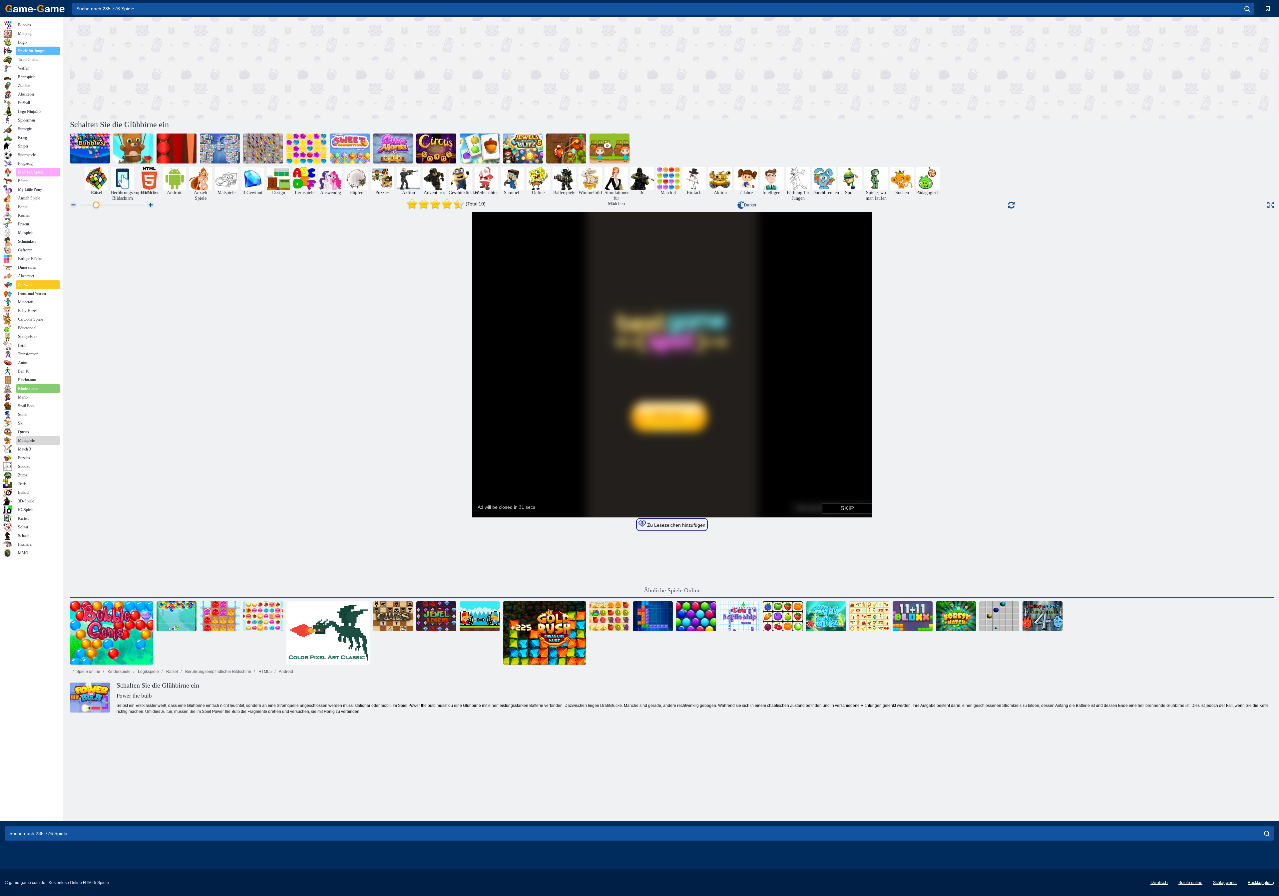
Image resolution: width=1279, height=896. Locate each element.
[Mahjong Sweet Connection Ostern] (350, 148)
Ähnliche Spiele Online (672, 590)
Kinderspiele (119, 671)
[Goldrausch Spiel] (544, 633)
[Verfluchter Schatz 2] (566, 148)
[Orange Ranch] (610, 148)
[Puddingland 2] (220, 616)
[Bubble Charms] (177, 616)
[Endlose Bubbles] (90, 148)
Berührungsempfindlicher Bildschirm (217, 671)
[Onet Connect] (783, 616)
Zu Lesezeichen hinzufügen (675, 525)
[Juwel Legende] (436, 616)
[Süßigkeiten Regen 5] (306, 148)
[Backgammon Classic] (177, 148)
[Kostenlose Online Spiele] (35, 8)
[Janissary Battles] (480, 616)
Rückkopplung (1261, 882)
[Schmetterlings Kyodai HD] (263, 148)
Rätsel (171, 671)
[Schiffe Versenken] (739, 616)
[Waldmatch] (956, 616)
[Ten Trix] (653, 616)
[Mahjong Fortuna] (220, 148)
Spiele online (88, 671)
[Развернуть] (1270, 205)
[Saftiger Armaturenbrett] (610, 616)
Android (285, 671)
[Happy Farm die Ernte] (480, 148)
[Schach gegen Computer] (393, 616)
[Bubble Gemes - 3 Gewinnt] (111, 633)
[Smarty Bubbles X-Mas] (696, 616)
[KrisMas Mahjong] (869, 616)
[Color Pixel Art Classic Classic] (328, 633)
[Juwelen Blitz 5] (523, 148)
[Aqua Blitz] (826, 616)
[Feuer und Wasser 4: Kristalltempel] (1043, 616)
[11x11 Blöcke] (913, 616)
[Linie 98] (999, 616)
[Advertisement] (371, 67)
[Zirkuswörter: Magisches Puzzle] (436, 148)
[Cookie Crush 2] (263, 616)
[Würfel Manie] (393, 148)
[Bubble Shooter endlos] (133, 148)
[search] (1247, 8)
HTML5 (264, 671)
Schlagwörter (1225, 882)
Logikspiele (148, 671)
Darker (750, 205)
